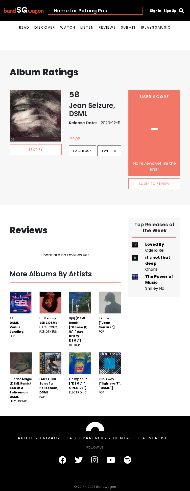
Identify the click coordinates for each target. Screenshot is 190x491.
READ (24, 27)
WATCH (67, 27)
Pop (12, 336)
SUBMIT (128, 27)
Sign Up (170, 10)
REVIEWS (107, 27)
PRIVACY (50, 438)
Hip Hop (74, 345)
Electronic (48, 327)
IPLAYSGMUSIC (156, 27)
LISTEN (87, 27)
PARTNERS (94, 438)
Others (51, 331)
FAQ (71, 438)
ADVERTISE (155, 438)
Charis (151, 269)
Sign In (155, 10)
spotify (36, 149)
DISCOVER (44, 27)
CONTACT (124, 438)
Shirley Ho (154, 288)
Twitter (109, 151)
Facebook (82, 151)
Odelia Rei (154, 250)
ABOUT (26, 438)
